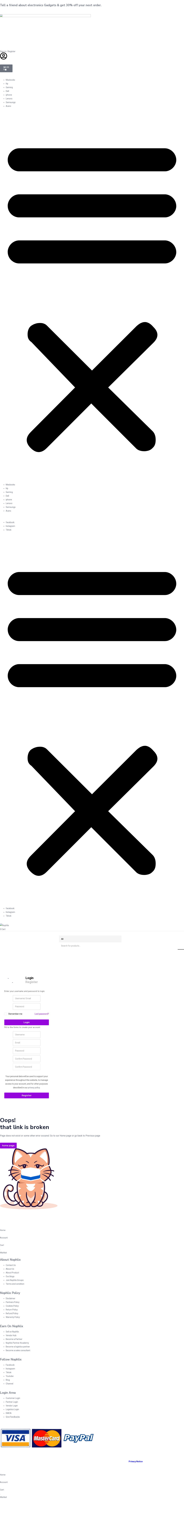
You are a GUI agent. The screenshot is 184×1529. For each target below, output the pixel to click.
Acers (8, 106)
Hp (7, 83)
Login (29, 978)
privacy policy (34, 1087)
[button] (92, 295)
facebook (10, 522)
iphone (9, 95)
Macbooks (10, 80)
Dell (7, 91)
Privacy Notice (136, 1461)
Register (31, 982)
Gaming (9, 87)
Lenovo (9, 98)
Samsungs (11, 102)
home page (8, 1145)
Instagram (10, 526)
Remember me (15, 1014)
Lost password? (42, 1014)
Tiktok (8, 530)
